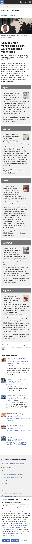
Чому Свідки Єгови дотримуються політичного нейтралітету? (17, 384)
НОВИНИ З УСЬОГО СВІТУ (9, 15)
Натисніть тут (7, 117)
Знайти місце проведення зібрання (12, 474)
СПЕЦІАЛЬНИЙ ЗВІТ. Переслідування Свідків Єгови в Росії (18, 430)
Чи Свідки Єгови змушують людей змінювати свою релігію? (17, 363)
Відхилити (15, 540)
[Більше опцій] (29, 6)
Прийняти (5, 540)
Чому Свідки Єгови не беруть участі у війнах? (17, 399)
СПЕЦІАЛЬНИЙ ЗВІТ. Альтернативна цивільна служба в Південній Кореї (16, 442)
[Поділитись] (25, 6)
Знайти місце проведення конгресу (12, 477)
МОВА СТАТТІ (5, 10)
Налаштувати (25, 540)
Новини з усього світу (8, 6)
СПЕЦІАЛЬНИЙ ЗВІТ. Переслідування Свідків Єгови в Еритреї (18, 418)
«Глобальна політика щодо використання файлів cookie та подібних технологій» (14, 527)
